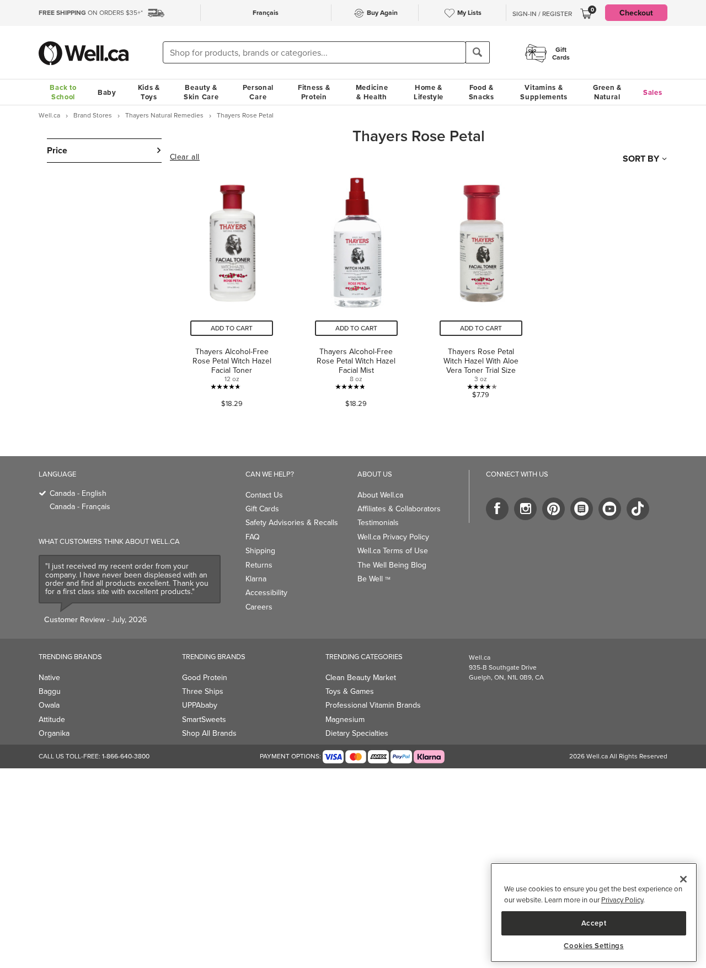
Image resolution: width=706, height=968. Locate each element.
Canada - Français (80, 506)
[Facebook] (497, 509)
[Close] (683, 879)
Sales (652, 92)
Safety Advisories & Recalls (291, 522)
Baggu (50, 691)
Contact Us (264, 494)
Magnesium (345, 719)
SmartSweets (204, 719)
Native (49, 677)
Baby (107, 92)
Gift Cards (262, 508)
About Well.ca (380, 494)
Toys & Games (349, 691)
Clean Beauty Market (360, 677)
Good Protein (204, 677)
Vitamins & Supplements (544, 92)
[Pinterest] (553, 509)
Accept (594, 922)
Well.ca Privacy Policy (393, 536)
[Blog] (581, 509)
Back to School (63, 92)
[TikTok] (638, 509)
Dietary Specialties (356, 733)
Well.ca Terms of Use (392, 550)
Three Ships (202, 691)
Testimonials (378, 522)
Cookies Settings (594, 946)
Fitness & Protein (314, 92)
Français (266, 12)
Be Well (374, 578)
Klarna (255, 578)
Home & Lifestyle (428, 92)
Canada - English (78, 493)
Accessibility (266, 592)
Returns (258, 564)
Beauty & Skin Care (201, 92)
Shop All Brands (209, 733)
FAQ (252, 536)
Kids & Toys (149, 92)
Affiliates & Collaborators (399, 508)
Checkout (636, 12)
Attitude (52, 719)
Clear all (185, 157)
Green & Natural (607, 92)
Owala (49, 704)
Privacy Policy (622, 900)
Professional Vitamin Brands (373, 704)
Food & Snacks (481, 92)
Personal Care (258, 92)
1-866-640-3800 (125, 756)
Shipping (260, 550)
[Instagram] (525, 509)
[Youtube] (609, 509)
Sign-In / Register (542, 13)
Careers (258, 606)
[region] (593, 912)
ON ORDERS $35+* (91, 12)
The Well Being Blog (391, 564)
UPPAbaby (199, 704)
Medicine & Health (372, 92)
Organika (54, 733)
